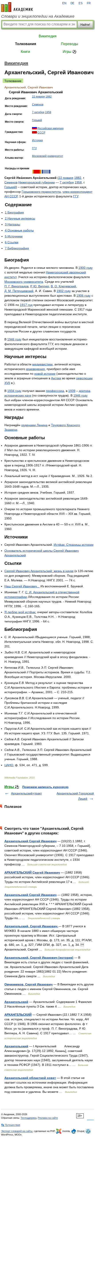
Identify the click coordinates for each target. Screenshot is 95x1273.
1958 (48, 112)
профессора (55, 391)
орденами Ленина (34, 425)
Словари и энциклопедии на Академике (37, 16)
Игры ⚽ (70, 51)
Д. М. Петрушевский (18, 291)
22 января (38, 96)
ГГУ (34, 148)
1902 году (64, 291)
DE (72, 3)
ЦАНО (8, 765)
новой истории (44, 373)
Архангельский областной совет (30, 1078)
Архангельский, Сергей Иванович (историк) (38, 957)
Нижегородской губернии (36, 182)
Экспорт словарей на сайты (16, 1131)
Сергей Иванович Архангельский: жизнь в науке (39, 571)
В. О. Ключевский (63, 286)
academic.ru (17, 7)
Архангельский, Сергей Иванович (31, 926)
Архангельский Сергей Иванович (30, 841)
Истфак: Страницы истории (73, 544)
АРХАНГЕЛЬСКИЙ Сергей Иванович (32, 872)
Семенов (37, 104)
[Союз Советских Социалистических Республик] (34, 132)
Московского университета (23, 281)
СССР (41, 132)
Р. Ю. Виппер (39, 286)
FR (89, 3)
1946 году (14, 339)
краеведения (35, 369)
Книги (25, 51)
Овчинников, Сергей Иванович (28, 984)
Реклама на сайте (48, 1117)
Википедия (48, 36)
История (37, 140)
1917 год (26, 305)
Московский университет (47, 156)
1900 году (85, 267)
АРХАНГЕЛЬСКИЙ (18, 1014)
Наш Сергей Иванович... (22, 586)
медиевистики (42, 364)
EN (64, 3)
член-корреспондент (77, 191)
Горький (37, 120)
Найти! (85, 24)
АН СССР (10, 196)
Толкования (25, 44)
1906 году (83, 295)
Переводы (69, 44)
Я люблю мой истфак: (20, 612)
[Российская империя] (34, 128)
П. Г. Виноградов (16, 286)
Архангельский (16, 1002)
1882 (49, 96)
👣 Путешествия (10, 1125)
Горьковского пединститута (41, 191)
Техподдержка (28, 1117)
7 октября (38, 112)
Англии (56, 378)
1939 (71, 391)
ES (81, 3)
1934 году (14, 391)
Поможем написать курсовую (45, 787)
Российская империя (51, 128)
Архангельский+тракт (26, 793)
